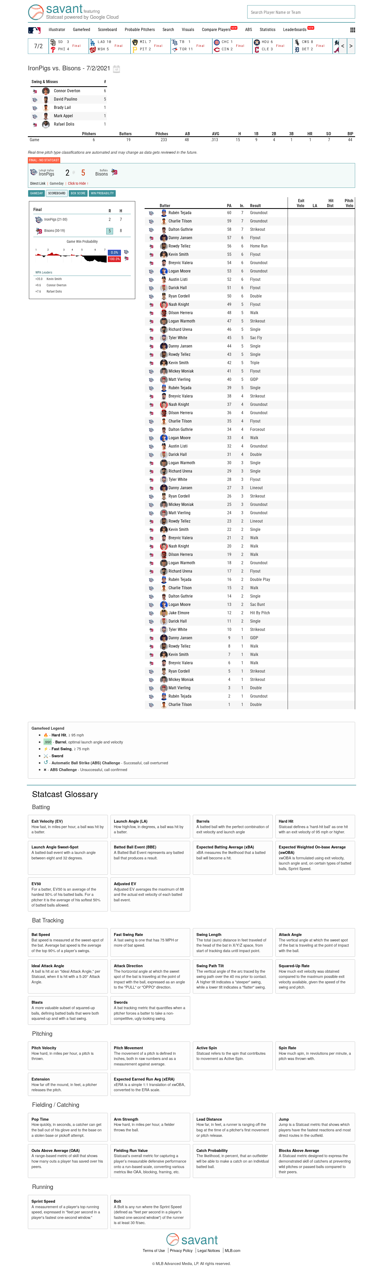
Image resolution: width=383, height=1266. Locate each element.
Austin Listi (178, 279)
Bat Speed (41, 934)
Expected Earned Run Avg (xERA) (144, 1079)
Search (168, 29)
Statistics (267, 29)
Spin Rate (287, 1047)
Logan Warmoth (182, 321)
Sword (57, 755)
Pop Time (40, 1119)
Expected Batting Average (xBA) (225, 846)
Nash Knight (179, 304)
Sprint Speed (43, 1201)
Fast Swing (62, 748)
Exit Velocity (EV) (47, 821)
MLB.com (232, 1250)
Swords (121, 1002)
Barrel (60, 741)
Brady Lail (62, 107)
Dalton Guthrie (181, 229)
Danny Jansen (180, 237)
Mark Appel (63, 115)
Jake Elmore (179, 612)
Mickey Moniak (181, 371)
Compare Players (216, 29)
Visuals (188, 29)
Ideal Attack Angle (48, 965)
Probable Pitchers (140, 29)
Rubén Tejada (180, 212)
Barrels (202, 821)
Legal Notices (209, 1250)
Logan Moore (180, 271)
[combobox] (301, 11)
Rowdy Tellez (179, 246)
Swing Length (208, 934)
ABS (248, 29)
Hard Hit (59, 734)
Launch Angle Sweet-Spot (55, 846)
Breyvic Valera (181, 262)
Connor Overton (67, 90)
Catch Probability (212, 1150)
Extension (41, 1079)
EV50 (36, 883)
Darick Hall (178, 287)
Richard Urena (180, 329)
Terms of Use (154, 1250)
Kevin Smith (179, 254)
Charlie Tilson (180, 221)
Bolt (117, 1201)
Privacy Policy (182, 1250)
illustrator (57, 29)
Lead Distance (209, 1119)
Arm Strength (126, 1119)
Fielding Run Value (131, 1150)
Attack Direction (128, 965)
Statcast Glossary (65, 793)
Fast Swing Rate (128, 934)
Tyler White (178, 337)
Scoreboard (107, 29)
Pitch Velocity (44, 1047)
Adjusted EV (125, 883)
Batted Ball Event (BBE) (135, 846)
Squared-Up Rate (294, 965)
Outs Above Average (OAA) (56, 1150)
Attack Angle (290, 934)
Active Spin (206, 1047)
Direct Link (38, 183)
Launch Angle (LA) (130, 821)
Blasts (37, 1002)
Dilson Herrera (181, 312)
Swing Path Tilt (210, 965)
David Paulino (65, 99)
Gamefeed (81, 29)
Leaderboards (298, 29)
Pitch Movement (128, 1047)
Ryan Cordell (179, 296)
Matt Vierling (179, 379)
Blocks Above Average (299, 1150)
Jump (284, 1119)
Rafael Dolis (64, 124)
